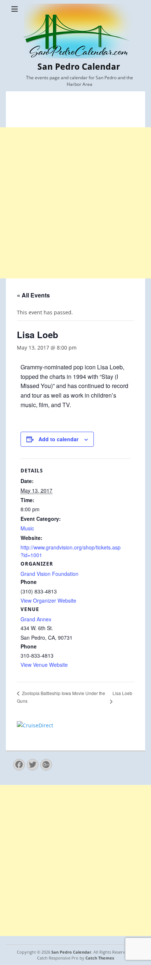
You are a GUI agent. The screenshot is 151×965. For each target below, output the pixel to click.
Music (27, 528)
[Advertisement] (75, 202)
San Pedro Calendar (78, 67)
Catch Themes (99, 958)
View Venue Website (44, 664)
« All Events (33, 295)
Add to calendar (58, 439)
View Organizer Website (48, 600)
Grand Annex (36, 619)
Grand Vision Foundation (49, 573)
